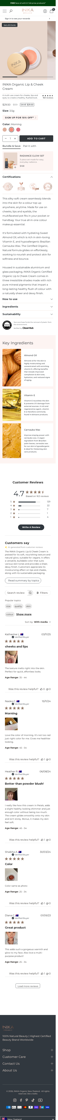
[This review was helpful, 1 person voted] (42, 759)
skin (28, 606)
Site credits (32, 1093)
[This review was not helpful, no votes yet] (47, 689)
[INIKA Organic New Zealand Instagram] (14, 1100)
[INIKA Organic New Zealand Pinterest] (27, 1100)
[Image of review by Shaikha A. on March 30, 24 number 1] (11, 874)
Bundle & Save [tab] (11, 146)
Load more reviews (28, 986)
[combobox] (38, 622)
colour (9, 614)
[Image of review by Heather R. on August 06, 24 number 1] (11, 794)
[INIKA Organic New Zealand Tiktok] (33, 1100)
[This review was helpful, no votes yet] (41, 689)
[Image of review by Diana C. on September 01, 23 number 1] (11, 938)
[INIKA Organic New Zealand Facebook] (21, 1100)
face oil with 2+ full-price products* (27, 3)
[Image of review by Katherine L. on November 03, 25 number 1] (11, 657)
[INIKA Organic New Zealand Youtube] (40, 1100)
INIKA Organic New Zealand (27, 1091)
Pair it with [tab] (29, 146)
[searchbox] (16, 592)
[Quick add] (15, 167)
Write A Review (31, 527)
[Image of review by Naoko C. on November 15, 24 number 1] (11, 724)
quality (18, 606)
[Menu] (4, 11)
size (8, 606)
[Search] (10, 11)
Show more (24, 614)
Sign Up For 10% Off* (19, 117)
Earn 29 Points (10, 25)
